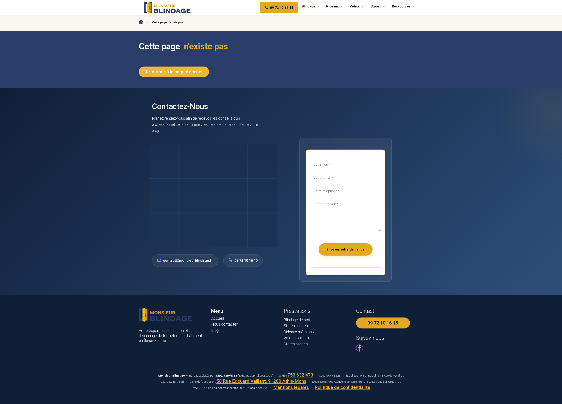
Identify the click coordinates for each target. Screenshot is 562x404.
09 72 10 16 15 (281, 8)
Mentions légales (291, 387)
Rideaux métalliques (300, 332)
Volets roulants (296, 338)
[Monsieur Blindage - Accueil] (167, 7)
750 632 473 (300, 375)
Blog (215, 330)
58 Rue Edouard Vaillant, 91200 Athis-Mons (261, 381)
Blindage (308, 6)
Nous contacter (224, 324)
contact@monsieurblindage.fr (188, 260)
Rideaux (332, 6)
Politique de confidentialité (342, 387)
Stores (376, 6)
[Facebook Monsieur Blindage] (359, 348)
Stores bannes (296, 326)
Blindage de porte (298, 320)
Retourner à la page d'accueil (174, 71)
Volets (355, 6)
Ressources (401, 6)
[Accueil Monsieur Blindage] (141, 21)
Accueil (217, 318)
